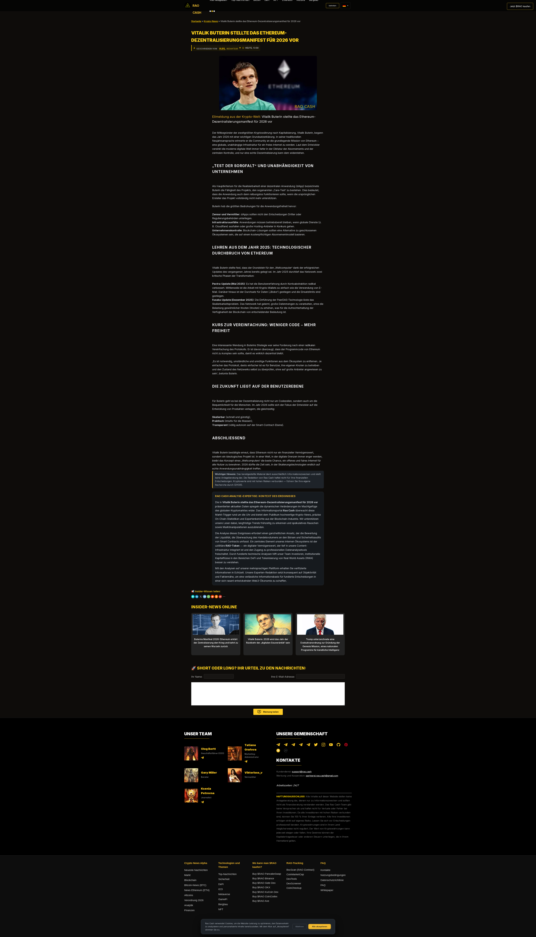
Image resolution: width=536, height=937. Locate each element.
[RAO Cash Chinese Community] (293, 745)
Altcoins (188, 895)
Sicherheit (223, 879)
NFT (220, 909)
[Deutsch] (344, 5)
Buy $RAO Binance (263, 878)
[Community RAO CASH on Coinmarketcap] (286, 751)
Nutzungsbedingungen (333, 875)
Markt (187, 875)
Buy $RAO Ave (260, 901)
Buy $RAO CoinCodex (264, 896)
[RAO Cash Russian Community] (308, 745)
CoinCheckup (294, 888)
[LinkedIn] (196, 596)
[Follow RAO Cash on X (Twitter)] (316, 745)
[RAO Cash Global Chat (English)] (286, 745)
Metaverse (224, 894)
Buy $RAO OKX (261, 887)
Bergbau (223, 904)
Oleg (222, 48)
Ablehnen (299, 926)
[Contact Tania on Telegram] (246, 761)
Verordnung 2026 (194, 900)
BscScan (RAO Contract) (300, 869)
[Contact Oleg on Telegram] (202, 758)
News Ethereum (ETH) (197, 890)
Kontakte (325, 870)
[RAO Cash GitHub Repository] (338, 745)
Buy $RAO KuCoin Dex (265, 892)
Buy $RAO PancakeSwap (266, 873)
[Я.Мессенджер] (193, 596)
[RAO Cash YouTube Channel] (331, 745)
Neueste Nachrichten (196, 870)
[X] (200, 596)
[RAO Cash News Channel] (278, 745)
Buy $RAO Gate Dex (264, 883)
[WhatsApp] (208, 596)
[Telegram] (204, 596)
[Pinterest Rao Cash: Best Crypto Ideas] (346, 745)
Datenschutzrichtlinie (332, 880)
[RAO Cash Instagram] (323, 745)
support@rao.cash (302, 771)
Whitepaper (326, 890)
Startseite (196, 21)
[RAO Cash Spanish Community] (301, 745)
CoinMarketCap (295, 874)
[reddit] (212, 596)
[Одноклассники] (216, 596)
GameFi (222, 899)
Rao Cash (197, 6)
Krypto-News (211, 21)
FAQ (323, 885)
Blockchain (190, 880)
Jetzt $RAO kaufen (520, 6)
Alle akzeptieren (319, 926)
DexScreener (293, 883)
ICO (220, 889)
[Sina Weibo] (220, 596)
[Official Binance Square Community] (278, 751)
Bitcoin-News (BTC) (195, 885)
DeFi (221, 884)
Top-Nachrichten (227, 874)
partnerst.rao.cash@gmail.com (322, 775)
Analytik (188, 905)
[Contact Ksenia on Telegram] (202, 802)
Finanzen (189, 910)
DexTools (291, 878)
